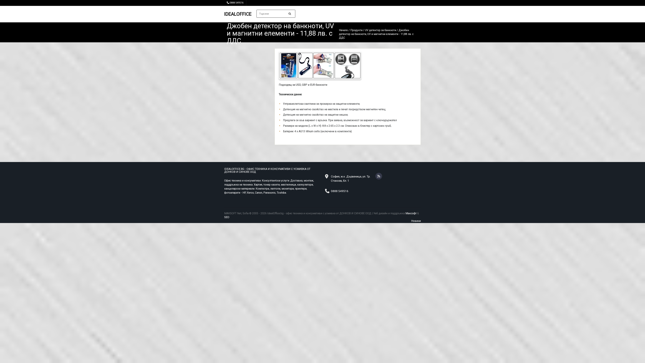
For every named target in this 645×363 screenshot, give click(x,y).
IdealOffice (237, 14)
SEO (226, 217)
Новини (416, 221)
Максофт (411, 213)
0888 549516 (237, 2)
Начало (343, 30)
